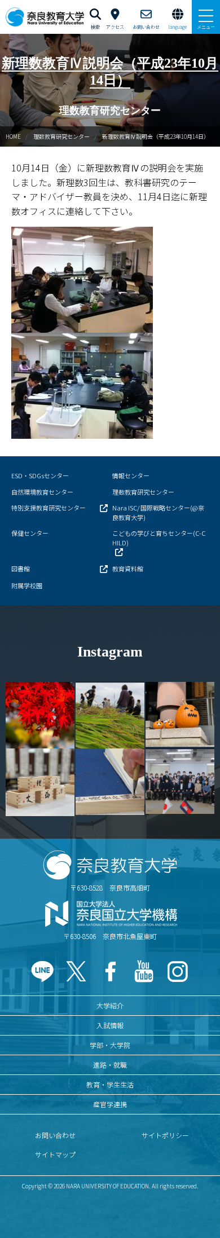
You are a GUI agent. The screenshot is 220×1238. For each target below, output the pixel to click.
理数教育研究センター (61, 136)
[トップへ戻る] (197, 1205)
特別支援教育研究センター (48, 507)
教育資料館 (127, 568)
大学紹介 (110, 1005)
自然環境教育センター (42, 491)
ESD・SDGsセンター (40, 475)
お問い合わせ (55, 1135)
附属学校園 (26, 585)
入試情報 (110, 1025)
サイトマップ (55, 1154)
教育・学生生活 (110, 1084)
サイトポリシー (165, 1135)
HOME (13, 136)
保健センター (30, 533)
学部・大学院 (110, 1045)
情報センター (130, 475)
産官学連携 (110, 1104)
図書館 (20, 568)
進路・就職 (110, 1064)
